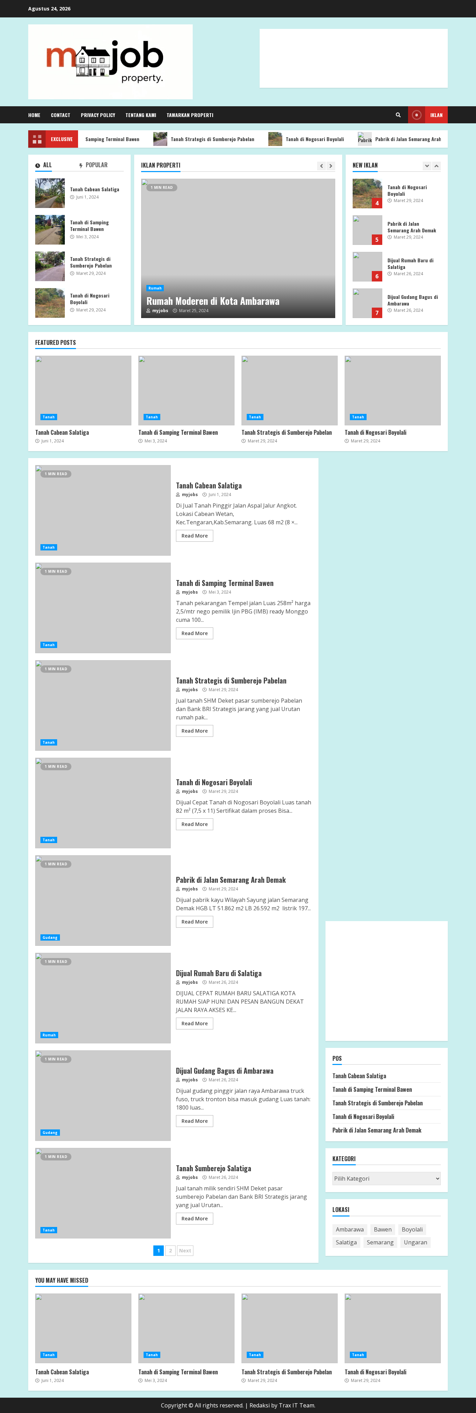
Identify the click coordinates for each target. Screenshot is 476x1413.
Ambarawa (350, 1229)
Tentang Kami (140, 114)
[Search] (398, 115)
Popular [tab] (96, 165)
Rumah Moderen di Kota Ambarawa (238, 248)
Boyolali (412, 1229)
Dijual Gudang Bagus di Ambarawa (367, 303)
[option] (238, 248)
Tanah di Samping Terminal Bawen (88, 138)
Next (185, 1250)
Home (34, 114)
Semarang (380, 1242)
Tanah (49, 417)
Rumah (155, 288)
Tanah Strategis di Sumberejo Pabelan (198, 138)
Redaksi (259, 1405)
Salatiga (346, 1242)
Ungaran (415, 1242)
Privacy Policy (98, 114)
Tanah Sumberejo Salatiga (103, 1193)
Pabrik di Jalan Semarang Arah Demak (402, 138)
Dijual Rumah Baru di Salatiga (367, 266)
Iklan (436, 114)
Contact (60, 114)
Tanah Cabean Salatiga (50, 193)
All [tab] (47, 165)
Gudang (50, 937)
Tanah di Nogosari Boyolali (301, 138)
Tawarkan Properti (190, 114)
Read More (195, 535)
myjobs (159, 311)
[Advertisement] (354, 66)
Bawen (383, 1229)
